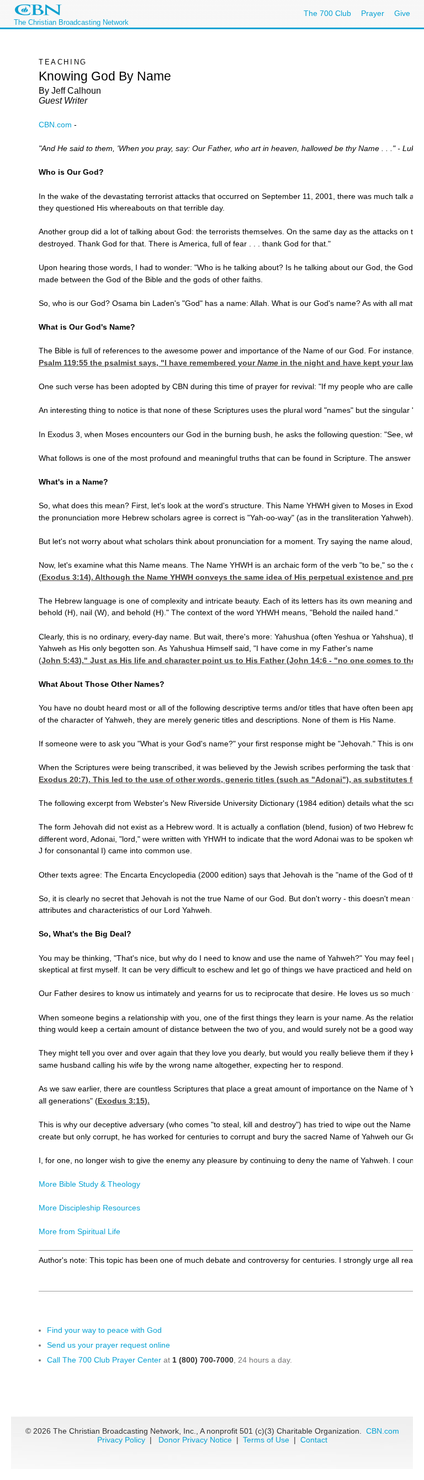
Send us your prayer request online (108, 1345)
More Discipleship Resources (89, 1207)
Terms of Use (267, 1439)
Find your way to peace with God (104, 1330)
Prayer (372, 13)
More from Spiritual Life (79, 1231)
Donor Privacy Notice (195, 1439)
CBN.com (55, 124)
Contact (313, 1439)
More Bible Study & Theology (89, 1184)
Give (402, 13)
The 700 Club (327, 13)
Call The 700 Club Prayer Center (104, 1359)
